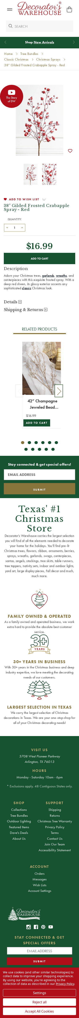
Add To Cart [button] (37, 423)
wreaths (61, 275)
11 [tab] (53, 449)
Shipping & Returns (24, 309)
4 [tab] (42, 442)
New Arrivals (44, 42)
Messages (39, 879)
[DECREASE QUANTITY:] (7, 227)
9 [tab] (39, 449)
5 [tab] (49, 442)
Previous (19, 390)
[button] (9, 9)
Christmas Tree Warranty (54, 821)
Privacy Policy (54, 827)
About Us (18, 838)
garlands (48, 275)
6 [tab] (56, 442)
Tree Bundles (19, 815)
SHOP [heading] (18, 803)
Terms (55, 832)
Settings (39, 993)
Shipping (54, 809)
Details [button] (11, 302)
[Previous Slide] (5, 42)
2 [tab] (29, 442)
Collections (19, 809)
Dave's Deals (19, 832)
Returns (55, 815)
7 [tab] (26, 449)
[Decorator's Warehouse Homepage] (39, 913)
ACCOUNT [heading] (39, 866)
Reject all (39, 1002)
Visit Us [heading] (39, 750)
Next (59, 390)
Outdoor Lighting (19, 821)
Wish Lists (39, 885)
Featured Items (19, 827)
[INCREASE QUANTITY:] (22, 227)
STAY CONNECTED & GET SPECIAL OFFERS (39, 940)
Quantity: (15, 219)
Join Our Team (55, 844)
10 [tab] (46, 449)
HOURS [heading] (39, 770)
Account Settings (39, 890)
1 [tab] (22, 442)
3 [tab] (36, 442)
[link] (28, 927)
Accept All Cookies (39, 1011)
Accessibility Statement (55, 850)
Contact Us (54, 838)
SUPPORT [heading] (55, 803)
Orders (39, 873)
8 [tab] (32, 449)
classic (26, 288)
